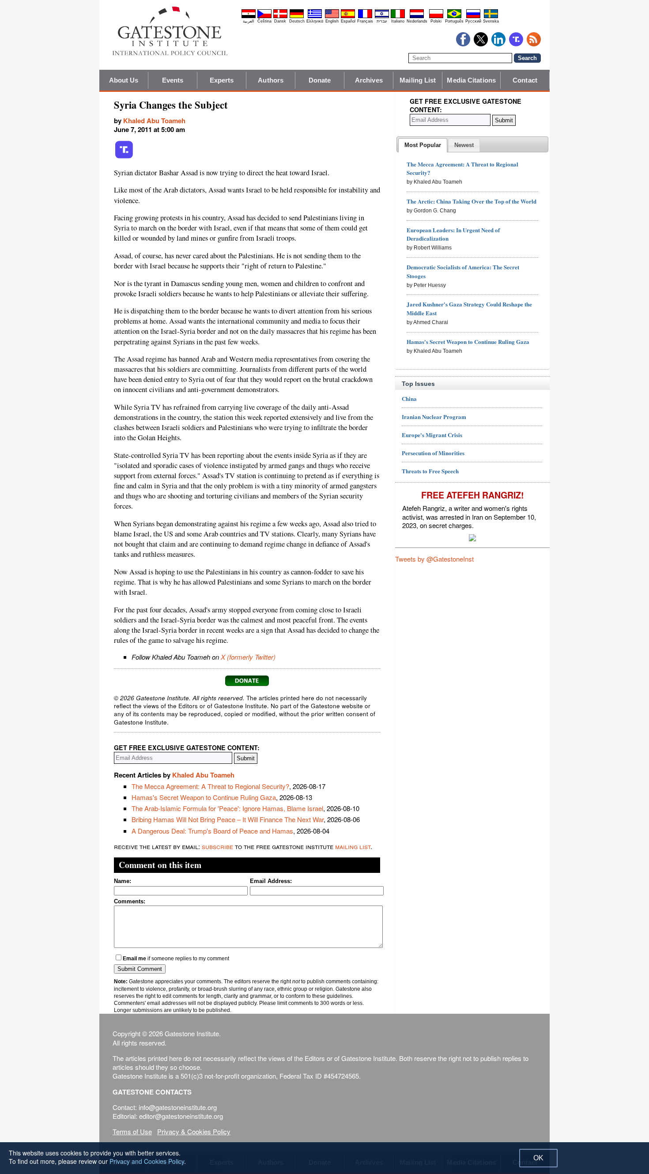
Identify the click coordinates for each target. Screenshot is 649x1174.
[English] (332, 17)
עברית (382, 21)
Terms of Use (132, 1131)
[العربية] (248, 17)
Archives (369, 80)
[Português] (454, 17)
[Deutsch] (297, 17)
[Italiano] (398, 17)
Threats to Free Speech (430, 471)
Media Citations (471, 80)
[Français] (365, 17)
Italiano (397, 21)
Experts (222, 80)
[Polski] (436, 17)
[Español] (348, 17)
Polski (435, 21)
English (332, 21)
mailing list (352, 846)
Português (454, 21)
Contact (525, 80)
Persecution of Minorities (433, 453)
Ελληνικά (314, 21)
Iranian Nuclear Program (434, 416)
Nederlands (417, 21)
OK (538, 1158)
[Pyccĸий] (473, 17)
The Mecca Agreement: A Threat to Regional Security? (210, 786)
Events (173, 80)
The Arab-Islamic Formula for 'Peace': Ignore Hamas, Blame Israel (227, 808)
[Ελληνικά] (315, 17)
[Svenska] (491, 17)
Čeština (264, 21)
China (409, 398)
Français (365, 21)
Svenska (491, 21)
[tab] (422, 145)
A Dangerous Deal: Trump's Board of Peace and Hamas (212, 830)
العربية (248, 21)
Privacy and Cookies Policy (146, 1161)
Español (348, 21)
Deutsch (297, 21)
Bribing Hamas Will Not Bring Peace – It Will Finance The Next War (228, 819)
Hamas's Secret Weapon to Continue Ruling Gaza (204, 797)
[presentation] (423, 145)
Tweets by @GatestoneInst (434, 558)
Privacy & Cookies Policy (193, 1131)
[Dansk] (280, 17)
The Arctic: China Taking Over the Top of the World (471, 201)
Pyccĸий (473, 21)
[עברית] (382, 17)
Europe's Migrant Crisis (432, 434)
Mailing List (418, 80)
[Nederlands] (417, 17)
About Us (124, 80)
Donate (320, 80)
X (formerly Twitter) (248, 656)
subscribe (217, 846)
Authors (270, 80)
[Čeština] (264, 17)
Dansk (280, 21)
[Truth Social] (124, 157)
